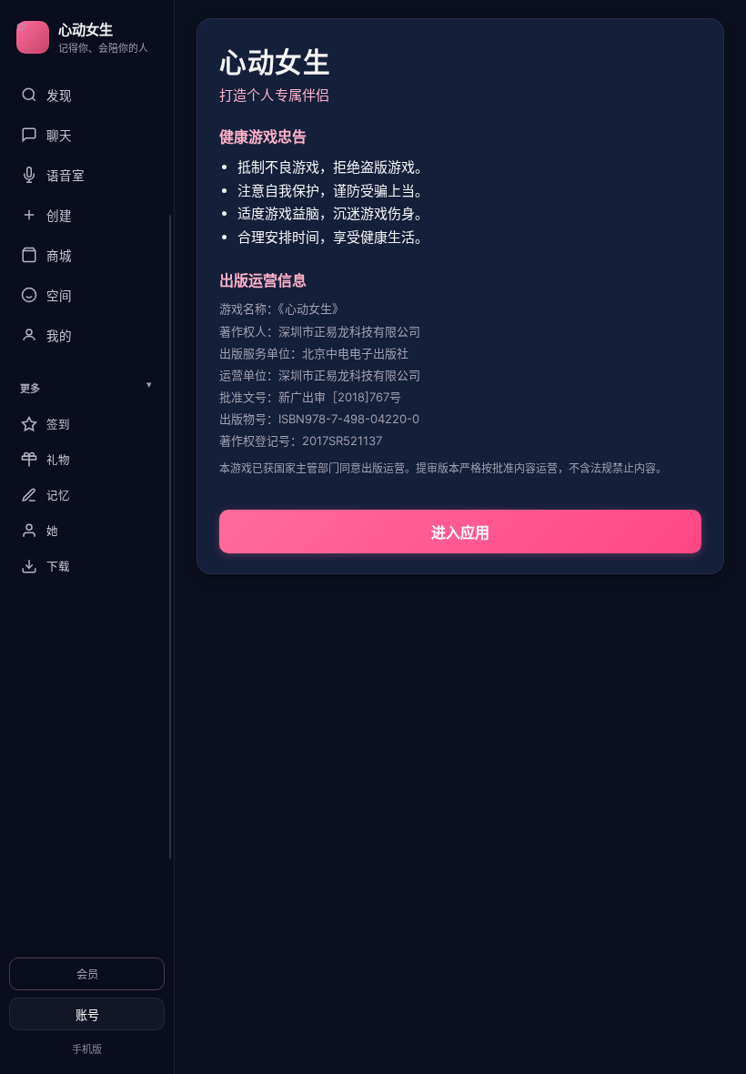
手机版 (87, 1049)
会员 (87, 974)
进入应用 (460, 532)
